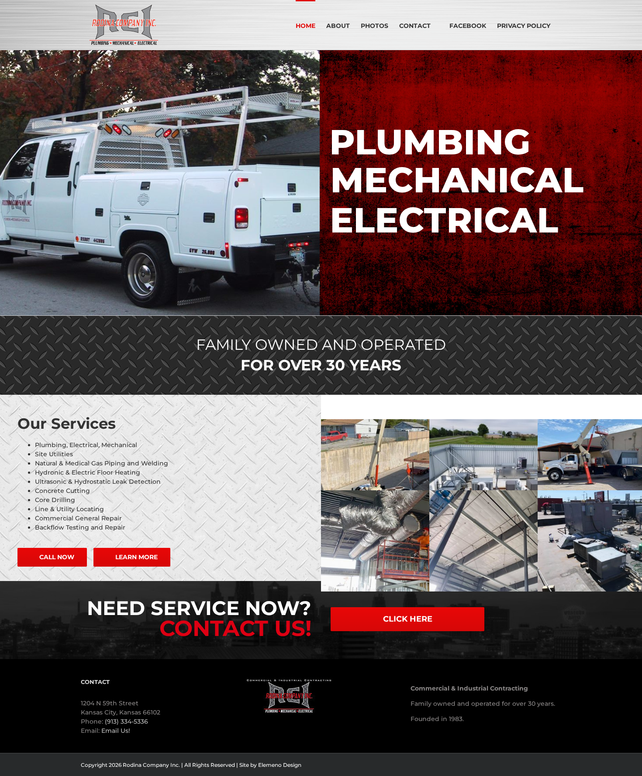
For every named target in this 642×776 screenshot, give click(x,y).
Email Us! (115, 731)
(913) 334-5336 (126, 721)
